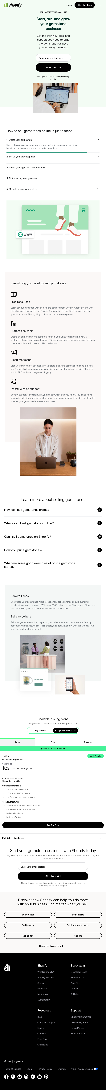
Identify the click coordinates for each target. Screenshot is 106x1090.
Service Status (78, 1033)
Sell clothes (28, 914)
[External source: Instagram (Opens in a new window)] (26, 1076)
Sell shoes (28, 935)
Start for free (85, 5)
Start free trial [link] (53, 67)
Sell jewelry (28, 925)
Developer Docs (79, 972)
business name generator (26, 145)
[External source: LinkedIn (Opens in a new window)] (39, 1076)
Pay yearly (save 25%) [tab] (65, 730)
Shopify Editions (45, 977)
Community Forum (80, 1022)
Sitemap (62, 1069)
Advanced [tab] (88, 742)
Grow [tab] (53, 742)
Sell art (78, 935)
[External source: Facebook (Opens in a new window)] (6, 1076)
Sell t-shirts (78, 914)
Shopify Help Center (81, 1017)
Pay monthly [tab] (40, 730)
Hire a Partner (77, 1028)
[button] (100, 5)
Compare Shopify (46, 1022)
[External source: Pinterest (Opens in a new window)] (46, 1076)
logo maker (48, 145)
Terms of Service (12, 1069)
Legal (29, 1069)
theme (56, 148)
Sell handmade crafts (78, 925)
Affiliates (75, 994)
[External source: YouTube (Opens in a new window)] (19, 1076)
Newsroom (42, 994)
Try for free (53, 825)
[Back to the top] (7, 967)
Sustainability (44, 999)
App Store (76, 983)
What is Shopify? (45, 972)
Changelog (42, 1044)
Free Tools (42, 1039)
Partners (75, 988)
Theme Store (77, 977)
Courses (41, 1033)
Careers (41, 983)
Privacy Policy (45, 1069)
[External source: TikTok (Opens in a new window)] (33, 1076)
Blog (39, 1017)
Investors (42, 988)
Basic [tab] (17, 742)
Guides (40, 1028)
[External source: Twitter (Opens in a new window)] (13, 1076)
